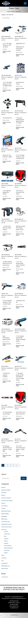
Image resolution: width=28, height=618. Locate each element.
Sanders (6, 552)
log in (5, 38)
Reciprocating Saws (8, 548)
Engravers (6, 538)
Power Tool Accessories (6, 527)
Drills (5, 536)
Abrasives (3, 487)
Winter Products (4, 568)
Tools (2, 560)
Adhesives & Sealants (5, 490)
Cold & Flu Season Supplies (7, 500)
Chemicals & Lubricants (6, 498)
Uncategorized (4, 563)
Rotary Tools (7, 550)
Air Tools (6, 531)
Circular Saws (7, 534)
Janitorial (3, 508)
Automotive (3, 492)
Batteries (3, 495)
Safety (2, 555)
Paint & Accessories (5, 521)
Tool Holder (3, 558)
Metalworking (4, 516)
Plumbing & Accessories (6, 524)
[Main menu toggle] (25, 3)
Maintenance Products (6, 511)
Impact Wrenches (7, 545)
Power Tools (4, 529)
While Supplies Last (5, 566)
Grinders (6, 541)
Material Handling (5, 513)
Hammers (6, 543)
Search (23, 478)
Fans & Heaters (4, 505)
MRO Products (4, 519)
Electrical (3, 503)
